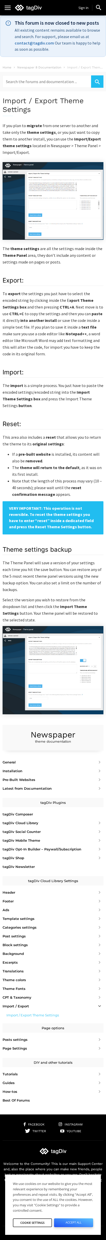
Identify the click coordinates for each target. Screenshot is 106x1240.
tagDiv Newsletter (19, 867)
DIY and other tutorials (53, 1062)
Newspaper (53, 736)
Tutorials (10, 1074)
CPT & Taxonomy (17, 997)
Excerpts (10, 962)
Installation (12, 771)
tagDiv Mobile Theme (21, 840)
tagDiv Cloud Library (20, 823)
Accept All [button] (74, 1222)
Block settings (15, 945)
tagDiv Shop (13, 858)
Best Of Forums (16, 1100)
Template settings (18, 919)
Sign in (83, 7)
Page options (53, 1028)
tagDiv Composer (18, 814)
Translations (13, 971)
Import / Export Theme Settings (32, 1015)
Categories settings (20, 927)
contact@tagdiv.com (34, 43)
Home (7, 67)
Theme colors (14, 980)
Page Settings (15, 1048)
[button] (98, 7)
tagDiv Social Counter (22, 832)
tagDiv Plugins (53, 803)
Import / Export (16, 1006)
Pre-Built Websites (19, 780)
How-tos (10, 1091)
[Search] (97, 81)
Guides (9, 1083)
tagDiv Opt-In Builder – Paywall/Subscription (42, 849)
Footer (8, 901)
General (9, 762)
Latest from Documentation (27, 788)
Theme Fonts (14, 989)
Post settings (14, 936)
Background (13, 954)
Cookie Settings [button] (32, 1223)
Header (9, 892)
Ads (6, 910)
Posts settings (15, 1039)
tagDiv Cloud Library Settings (53, 881)
